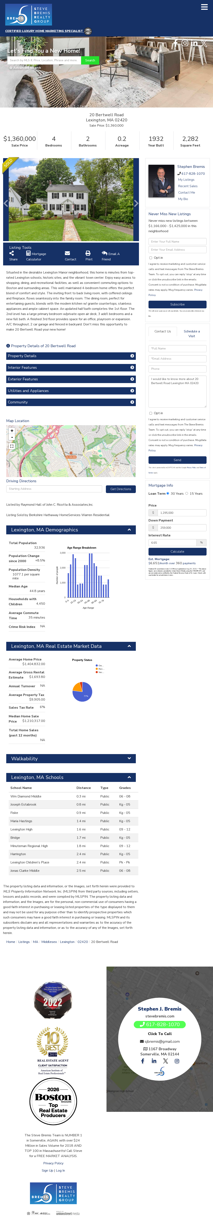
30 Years (177, 493)
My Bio (183, 199)
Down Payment (161, 520)
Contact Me (186, 192)
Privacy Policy (191, 467)
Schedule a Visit (192, 333)
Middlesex (49, 942)
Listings (24, 942)
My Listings (186, 179)
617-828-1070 (193, 173)
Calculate (177, 551)
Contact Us (163, 331)
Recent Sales (188, 186)
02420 (83, 942)
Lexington (67, 942)
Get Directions (120, 489)
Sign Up (47, 1170)
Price (153, 505)
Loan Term (157, 493)
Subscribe (177, 304)
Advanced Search (27, 68)
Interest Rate (160, 535)
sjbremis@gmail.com (162, 1041)
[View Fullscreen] (12, 446)
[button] (90, 60)
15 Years (196, 493)
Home (10, 942)
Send (177, 460)
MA (35, 942)
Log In (60, 1170)
